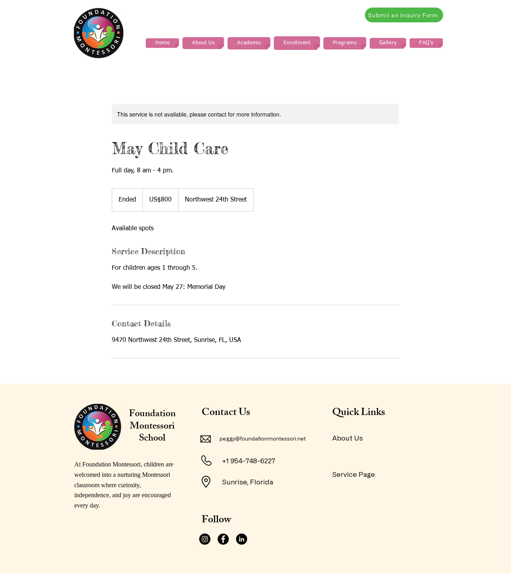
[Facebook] (223, 539)
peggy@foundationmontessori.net (263, 438)
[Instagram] (204, 539)
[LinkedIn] (241, 539)
